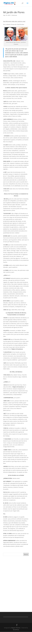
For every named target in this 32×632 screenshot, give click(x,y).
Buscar (26, 554)
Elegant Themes (15, 628)
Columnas (14, 15)
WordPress (16, 629)
